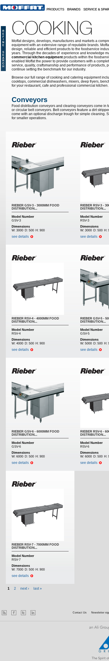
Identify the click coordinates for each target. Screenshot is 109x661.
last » (37, 588)
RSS (4, 612)
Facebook (13, 612)
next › (24, 588)
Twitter (23, 612)
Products (55, 9)
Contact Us (80, 612)
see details (20, 237)
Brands (74, 9)
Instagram (42, 612)
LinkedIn (33, 612)
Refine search (3, 48)
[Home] (22, 7)
